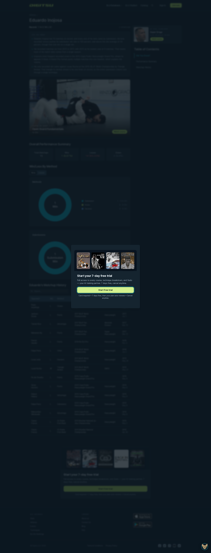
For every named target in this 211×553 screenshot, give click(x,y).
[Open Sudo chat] (204, 546)
